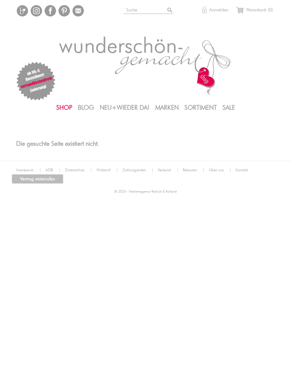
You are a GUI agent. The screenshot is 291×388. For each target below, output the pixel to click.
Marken (167, 108)
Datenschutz (78, 170)
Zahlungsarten (137, 170)
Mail (78, 10)
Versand (168, 170)
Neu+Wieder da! (124, 108)
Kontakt (242, 170)
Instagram (36, 10)
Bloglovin (22, 10)
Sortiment (200, 108)
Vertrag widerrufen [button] (37, 179)
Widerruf (107, 170)
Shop (64, 108)
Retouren (194, 170)
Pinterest (64, 10)
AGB (53, 170)
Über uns (220, 170)
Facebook (50, 10)
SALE (229, 108)
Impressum (28, 170)
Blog (86, 108)
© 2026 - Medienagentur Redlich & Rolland (145, 191)
